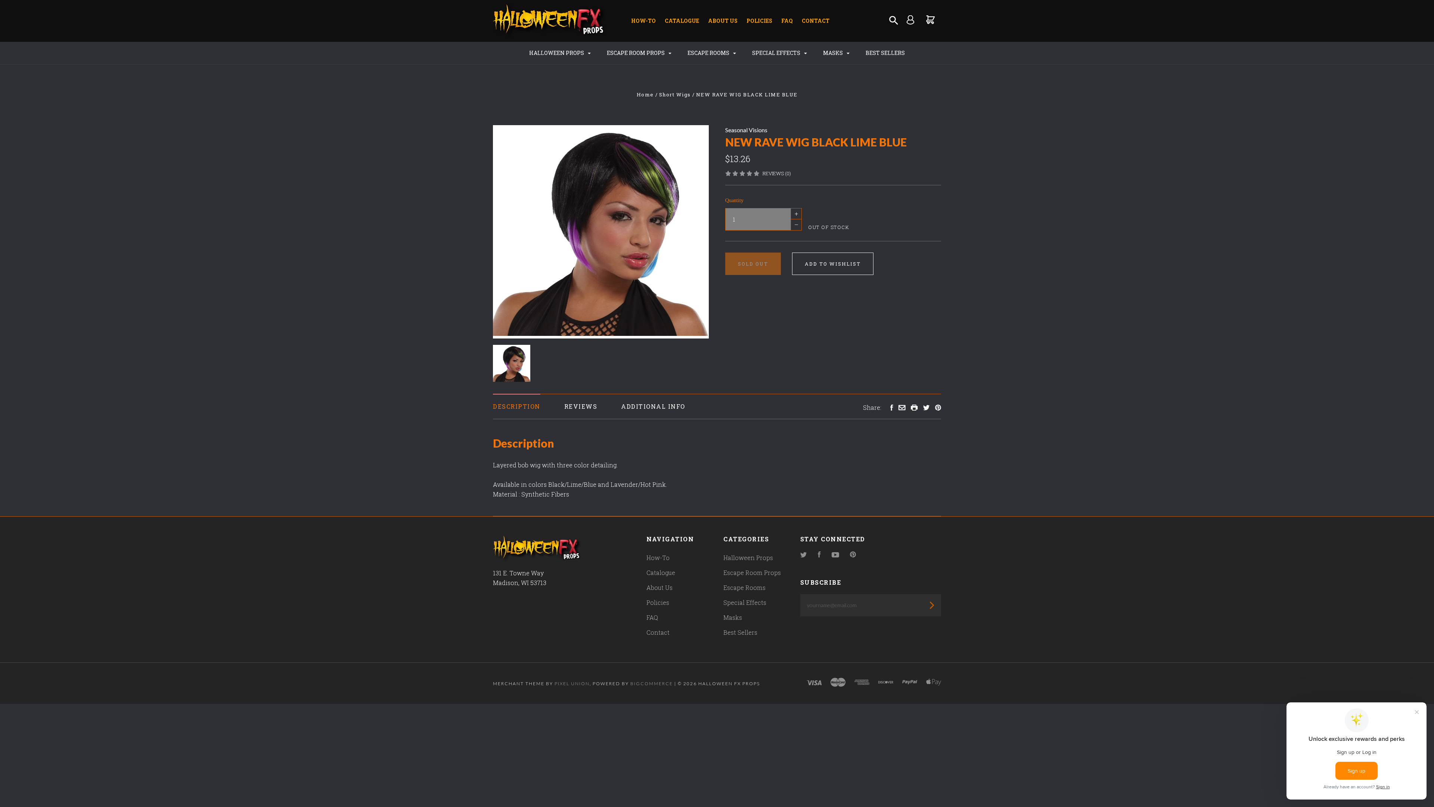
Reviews (581, 406)
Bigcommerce (651, 683)
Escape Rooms (708, 52)
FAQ (787, 20)
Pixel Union (572, 683)
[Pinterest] (853, 555)
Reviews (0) (777, 173)
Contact (815, 20)
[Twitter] (803, 555)
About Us (723, 20)
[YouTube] (835, 555)
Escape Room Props (636, 52)
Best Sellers (885, 52)
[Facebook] (819, 555)
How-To (643, 20)
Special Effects (776, 52)
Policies (759, 20)
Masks (833, 52)
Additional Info (653, 406)
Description (516, 406)
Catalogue (682, 20)
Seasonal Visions (746, 129)
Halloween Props (557, 52)
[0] (930, 20)
